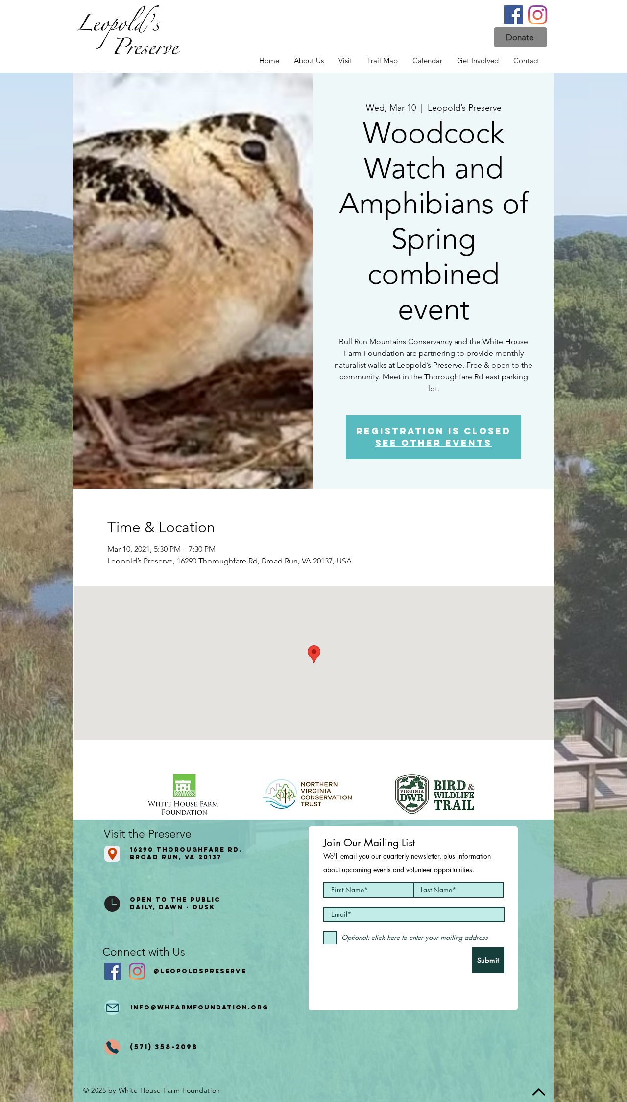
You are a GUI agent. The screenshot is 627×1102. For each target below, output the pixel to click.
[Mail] (112, 1007)
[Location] (112, 854)
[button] (520, 37)
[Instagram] (537, 14)
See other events (433, 442)
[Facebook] (513, 14)
